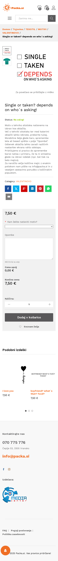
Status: (9, 119)
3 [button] (32, 411)
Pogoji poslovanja (21, 530)
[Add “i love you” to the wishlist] (22, 385)
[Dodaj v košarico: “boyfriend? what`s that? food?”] (36, 385)
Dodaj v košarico (29, 317)
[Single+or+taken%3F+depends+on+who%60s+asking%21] (16, 188)
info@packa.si (15, 456)
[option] (15, 381)
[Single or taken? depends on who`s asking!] (8, 188)
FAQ (4, 530)
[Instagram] (9, 469)
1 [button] (26, 411)
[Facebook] (3, 469)
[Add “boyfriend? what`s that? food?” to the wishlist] (50, 385)
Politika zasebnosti (13, 534)
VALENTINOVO (23, 181)
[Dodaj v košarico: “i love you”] (7, 385)
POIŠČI (52, 18)
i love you (8, 391)
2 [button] (29, 411)
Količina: (9, 299)
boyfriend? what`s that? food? (41, 392)
